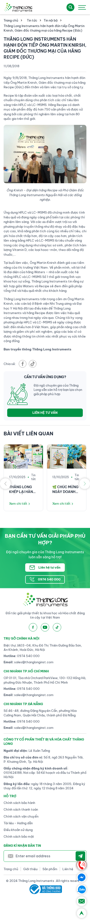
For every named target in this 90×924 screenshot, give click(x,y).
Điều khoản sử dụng (18, 830)
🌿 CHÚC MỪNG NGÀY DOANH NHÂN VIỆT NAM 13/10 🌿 (65, 489)
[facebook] (22, 364)
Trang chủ (11, 20)
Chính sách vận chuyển (21, 816)
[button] (5, 483)
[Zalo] (81, 889)
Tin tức (32, 20)
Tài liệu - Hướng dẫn (18, 823)
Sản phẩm (49, 869)
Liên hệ (67, 869)
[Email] (81, 901)
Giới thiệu (30, 869)
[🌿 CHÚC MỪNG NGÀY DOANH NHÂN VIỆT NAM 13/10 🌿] (66, 456)
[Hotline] (81, 865)
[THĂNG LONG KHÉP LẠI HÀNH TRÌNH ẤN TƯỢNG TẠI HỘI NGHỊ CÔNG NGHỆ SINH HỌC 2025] (23, 456)
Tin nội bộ (51, 20)
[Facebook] (81, 877)
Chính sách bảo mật (19, 836)
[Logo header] (18, 7)
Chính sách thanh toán (21, 809)
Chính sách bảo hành (19, 803)
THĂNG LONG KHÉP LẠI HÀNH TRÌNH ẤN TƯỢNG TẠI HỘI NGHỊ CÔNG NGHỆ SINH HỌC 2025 (22, 489)
